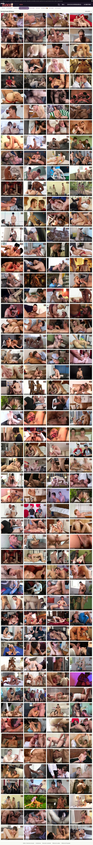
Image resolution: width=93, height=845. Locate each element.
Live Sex (38, 8)
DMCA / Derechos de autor (28, 843)
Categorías (9, 8)
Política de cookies (56, 843)
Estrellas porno (24, 8)
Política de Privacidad (65, 843)
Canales (16, 8)
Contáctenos (38, 843)
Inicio (3, 8)
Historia (32, 8)
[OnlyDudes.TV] (9, 4)
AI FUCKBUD (58, 8)
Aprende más (60, 1)
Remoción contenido (46, 843)
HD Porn (51, 8)
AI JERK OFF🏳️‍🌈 (44, 8)
